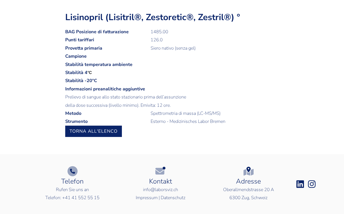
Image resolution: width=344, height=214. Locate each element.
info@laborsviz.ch (160, 190)
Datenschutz (173, 198)
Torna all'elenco (94, 131)
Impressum (147, 198)
